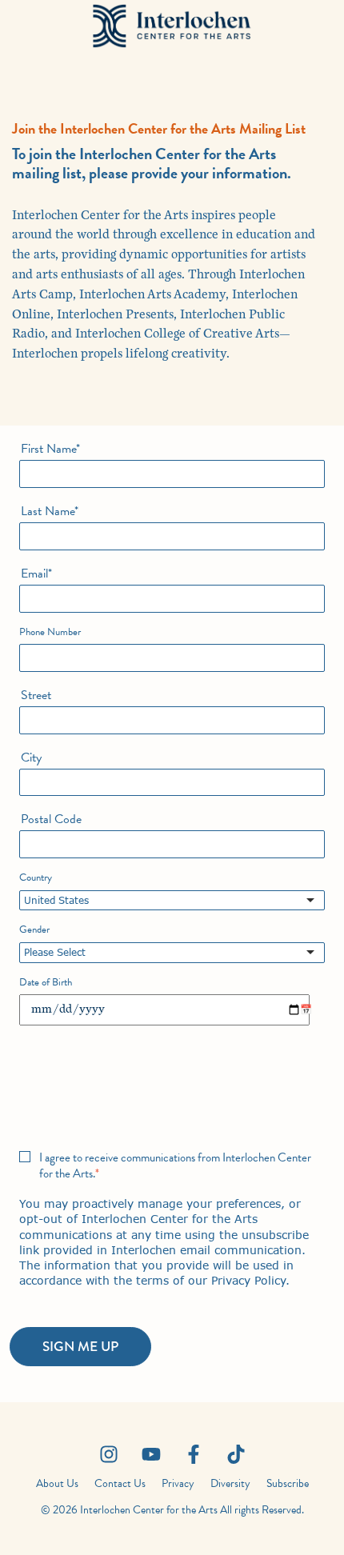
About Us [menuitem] (57, 1483)
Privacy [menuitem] (178, 1483)
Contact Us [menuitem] (120, 1483)
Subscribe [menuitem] (287, 1483)
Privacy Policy (248, 1280)
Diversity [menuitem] (230, 1483)
